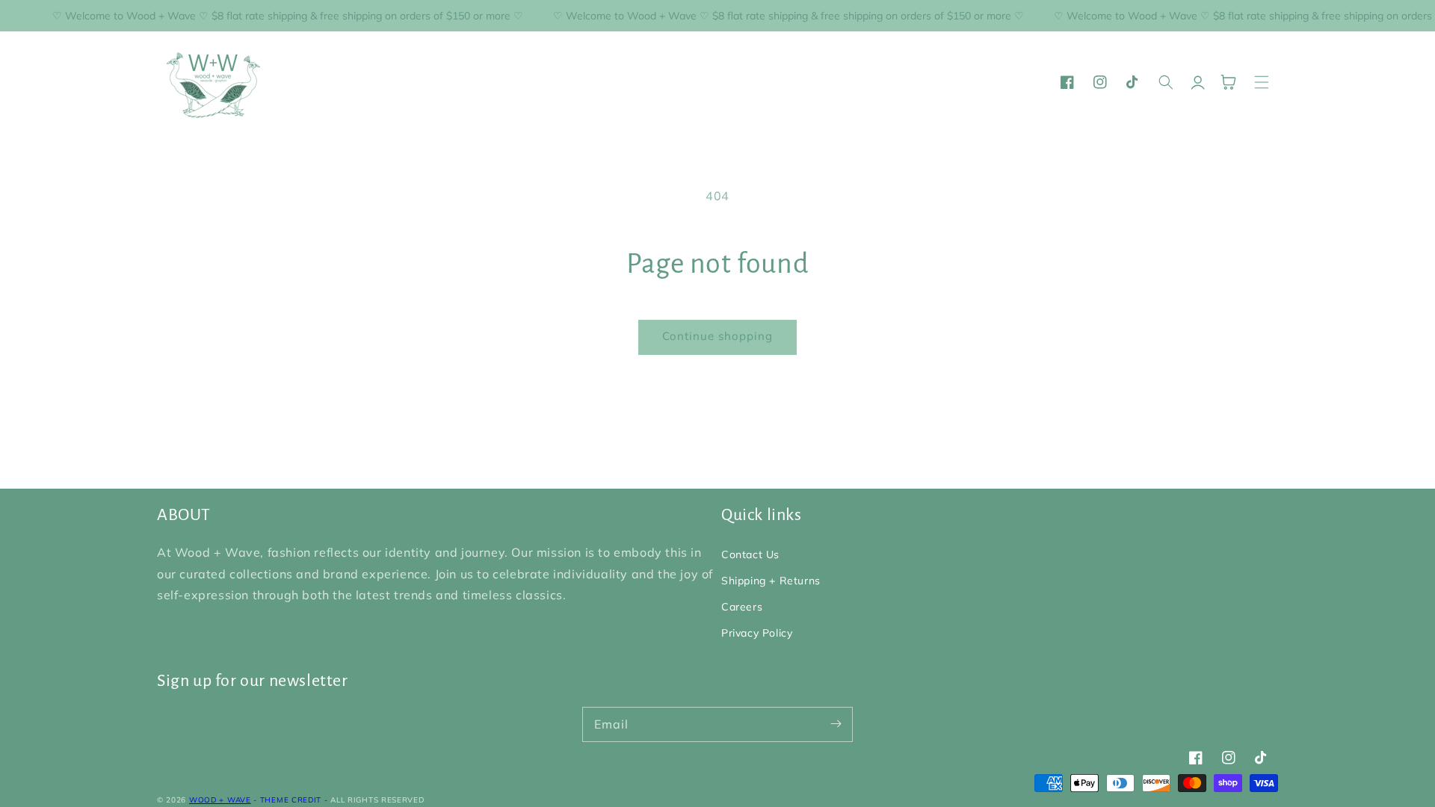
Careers (741, 606)
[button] (1261, 82)
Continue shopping (717, 336)
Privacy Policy (756, 633)
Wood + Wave (220, 800)
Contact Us (750, 554)
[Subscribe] (835, 724)
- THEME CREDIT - (291, 800)
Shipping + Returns (771, 580)
